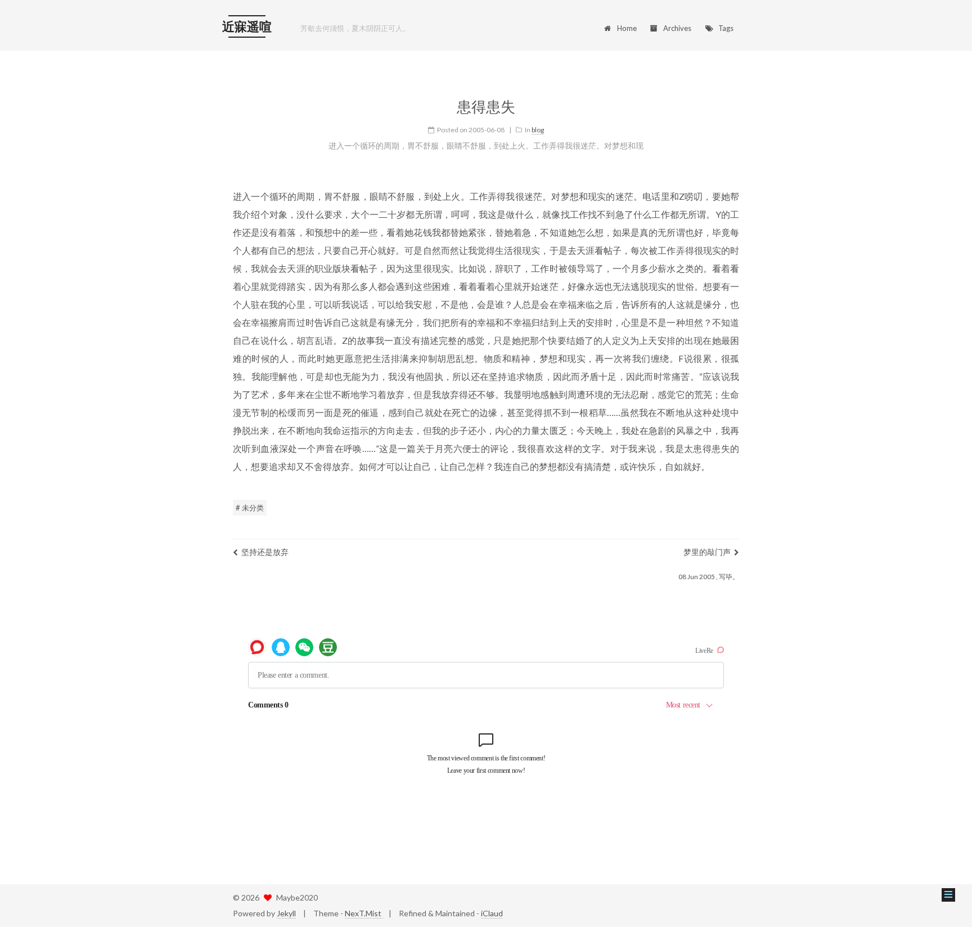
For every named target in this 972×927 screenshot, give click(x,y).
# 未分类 (250, 507)
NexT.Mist (364, 913)
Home (627, 28)
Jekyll (286, 913)
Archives (677, 28)
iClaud (492, 913)
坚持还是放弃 (265, 552)
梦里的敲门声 (707, 552)
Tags (726, 28)
